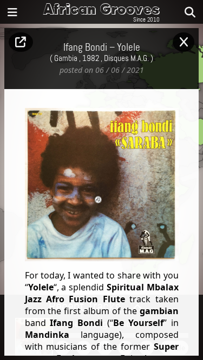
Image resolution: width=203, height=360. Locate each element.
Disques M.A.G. (126, 59)
